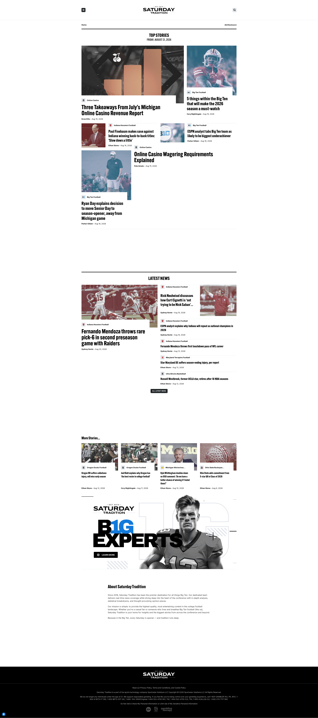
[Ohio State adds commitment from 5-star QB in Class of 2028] (218, 457)
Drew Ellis (85, 119)
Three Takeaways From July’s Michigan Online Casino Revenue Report (120, 110)
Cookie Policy (180, 688)
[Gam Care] (156, 709)
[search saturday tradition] (235, 10)
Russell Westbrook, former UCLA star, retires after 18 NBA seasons (194, 379)
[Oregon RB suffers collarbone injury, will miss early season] (99, 457)
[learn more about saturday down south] (159, 531)
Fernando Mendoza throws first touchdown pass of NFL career (191, 346)
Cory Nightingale (194, 114)
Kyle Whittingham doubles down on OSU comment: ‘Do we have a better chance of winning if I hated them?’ (175, 478)
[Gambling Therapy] (166, 709)
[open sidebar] (83, 10)
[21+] (148, 709)
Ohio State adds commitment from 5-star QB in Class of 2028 (214, 474)
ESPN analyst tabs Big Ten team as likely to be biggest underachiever (209, 133)
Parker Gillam (193, 141)
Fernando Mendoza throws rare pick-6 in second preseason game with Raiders (113, 337)
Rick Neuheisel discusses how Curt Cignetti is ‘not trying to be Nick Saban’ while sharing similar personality (176, 300)
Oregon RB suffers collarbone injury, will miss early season (93, 474)
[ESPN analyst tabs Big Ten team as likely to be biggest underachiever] (172, 135)
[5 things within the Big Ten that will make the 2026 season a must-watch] (212, 70)
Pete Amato (139, 166)
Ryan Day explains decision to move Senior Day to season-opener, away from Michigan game (102, 211)
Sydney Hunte (87, 349)
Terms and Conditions (161, 688)
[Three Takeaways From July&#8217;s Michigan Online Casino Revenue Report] (132, 74)
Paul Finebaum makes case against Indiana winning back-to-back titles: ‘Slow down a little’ (131, 136)
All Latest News (159, 391)
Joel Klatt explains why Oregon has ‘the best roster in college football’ (135, 474)
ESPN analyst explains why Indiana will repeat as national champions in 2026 (196, 328)
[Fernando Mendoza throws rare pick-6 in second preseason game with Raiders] (119, 306)
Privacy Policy (146, 688)
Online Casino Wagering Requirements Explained (173, 157)
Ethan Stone (113, 145)
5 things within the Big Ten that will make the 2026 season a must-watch (207, 103)
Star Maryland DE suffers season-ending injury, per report (189, 362)
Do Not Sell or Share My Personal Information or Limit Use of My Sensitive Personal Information (159, 704)
